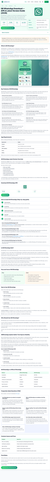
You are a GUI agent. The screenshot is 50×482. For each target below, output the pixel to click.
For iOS (32, 1)
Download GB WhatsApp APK (7, 27)
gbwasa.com (7, 1)
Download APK (5, 194)
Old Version (36, 1)
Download (46, 1)
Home (26, 1)
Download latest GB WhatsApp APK (9, 467)
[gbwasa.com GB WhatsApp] (2, 1)
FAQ (42, 1)
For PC (29, 1)
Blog (40, 1)
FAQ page (18, 393)
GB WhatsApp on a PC (10, 224)
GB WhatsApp (11, 51)
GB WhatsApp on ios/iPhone (18, 236)
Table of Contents (5, 32)
